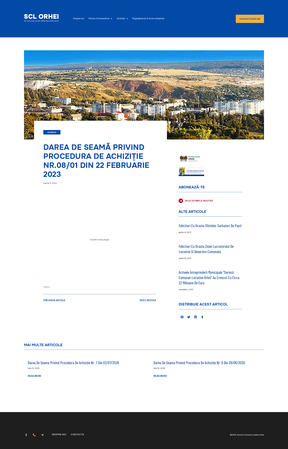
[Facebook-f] (26, 435)
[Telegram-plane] (42, 435)
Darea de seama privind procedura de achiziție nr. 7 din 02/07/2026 (73, 362)
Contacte (77, 434)
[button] (182, 317)
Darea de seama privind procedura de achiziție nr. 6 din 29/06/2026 (199, 362)
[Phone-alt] (34, 435)
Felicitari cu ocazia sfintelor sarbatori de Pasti (210, 225)
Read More (34, 376)
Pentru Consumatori (99, 18)
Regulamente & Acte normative (148, 18)
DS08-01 (46, 287)
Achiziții (121, 18)
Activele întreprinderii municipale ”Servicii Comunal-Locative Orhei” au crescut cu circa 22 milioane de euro (209, 277)
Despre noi (78, 18)
